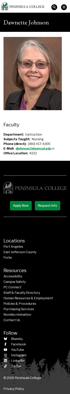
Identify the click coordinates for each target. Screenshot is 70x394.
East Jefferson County (20, 252)
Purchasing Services (19, 309)
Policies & (20, 304)
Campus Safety (15, 282)
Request (47, 205)
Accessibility (13, 276)
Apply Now (21, 205)
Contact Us (12, 320)
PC (12, 287)
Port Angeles (13, 246)
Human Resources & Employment (28, 298)
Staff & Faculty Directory (22, 293)
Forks (8, 257)
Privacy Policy (14, 389)
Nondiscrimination (17, 314)
